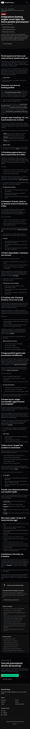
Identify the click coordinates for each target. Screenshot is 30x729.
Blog (6, 9)
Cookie (2, 704)
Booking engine (11, 9)
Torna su (14, 724)
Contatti (3, 702)
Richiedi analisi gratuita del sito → (12, 600)
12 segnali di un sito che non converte (18, 107)
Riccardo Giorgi (5, 689)
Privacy (17, 702)
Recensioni (3, 700)
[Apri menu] (27, 2)
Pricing (17, 700)
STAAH (20, 179)
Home (2, 9)
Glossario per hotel (19, 704)
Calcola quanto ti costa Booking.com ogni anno (16, 111)
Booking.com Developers (12, 370)
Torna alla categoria (7, 43)
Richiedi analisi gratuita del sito (10, 675)
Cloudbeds (11, 333)
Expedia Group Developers (20, 364)
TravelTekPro (25, 179)
